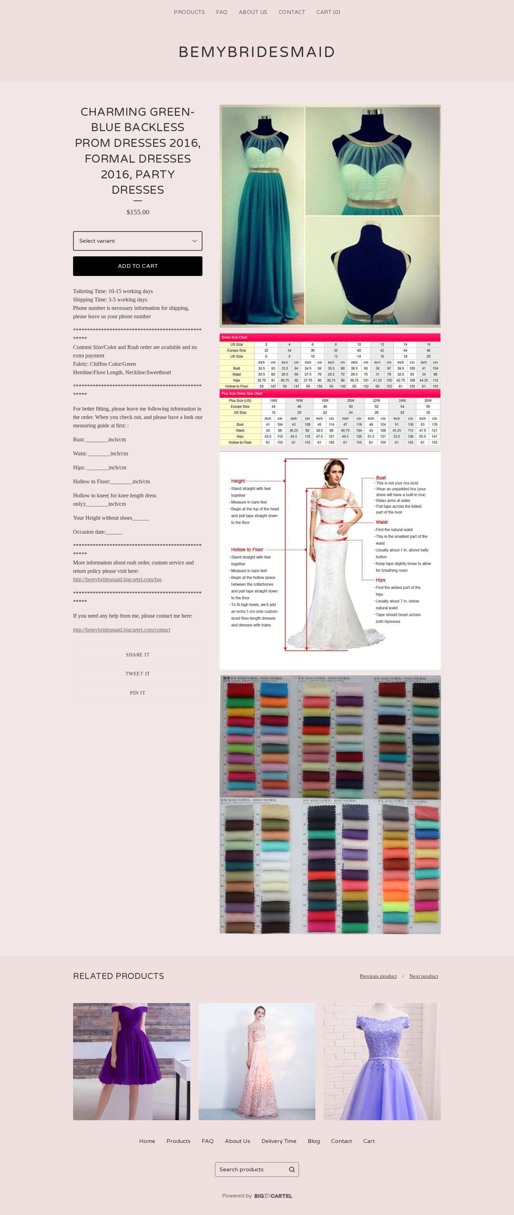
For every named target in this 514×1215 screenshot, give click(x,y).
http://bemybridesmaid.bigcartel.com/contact (121, 630)
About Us (253, 12)
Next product (423, 976)
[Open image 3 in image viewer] (330, 560)
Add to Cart (138, 266)
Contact (292, 12)
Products (189, 12)
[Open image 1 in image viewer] (330, 216)
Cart (369, 1141)
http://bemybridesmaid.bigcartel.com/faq (117, 579)
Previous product (378, 976)
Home (147, 1141)
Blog (314, 1141)
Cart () (328, 12)
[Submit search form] (292, 1169)
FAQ (222, 12)
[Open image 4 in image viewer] (330, 804)
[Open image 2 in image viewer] (330, 389)
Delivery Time (279, 1141)
